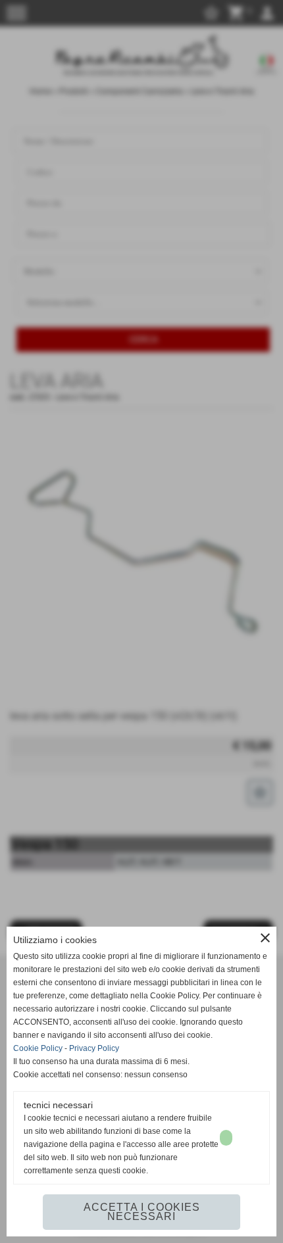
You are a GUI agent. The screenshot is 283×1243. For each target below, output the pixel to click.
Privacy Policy (94, 1048)
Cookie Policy (38, 1048)
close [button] (265, 938)
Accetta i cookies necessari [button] (142, 1212)
